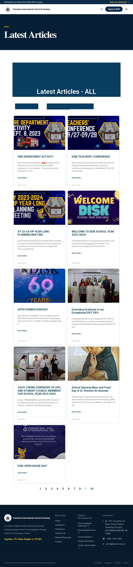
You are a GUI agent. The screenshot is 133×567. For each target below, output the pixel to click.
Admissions (60, 529)
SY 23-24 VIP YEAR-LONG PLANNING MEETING (33, 233)
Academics (60, 525)
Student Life (60, 533)
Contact (58, 541)
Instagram (108, 563)
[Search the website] (101, 9)
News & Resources (63, 537)
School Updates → (86, 537)
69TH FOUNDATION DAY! (33, 309)
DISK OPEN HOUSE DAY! (32, 465)
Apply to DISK (114, 9)
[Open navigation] (126, 9)
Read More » (23, 178)
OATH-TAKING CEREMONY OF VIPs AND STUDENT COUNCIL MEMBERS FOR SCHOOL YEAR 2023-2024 (39, 390)
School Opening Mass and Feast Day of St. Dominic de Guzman (91, 389)
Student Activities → (86, 541)
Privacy (126, 563)
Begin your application (119, 2)
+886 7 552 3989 (112, 539)
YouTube (117, 563)
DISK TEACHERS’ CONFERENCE (91, 156)
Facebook (98, 563)
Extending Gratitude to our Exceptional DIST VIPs (88, 311)
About (57, 521)
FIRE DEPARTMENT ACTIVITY (36, 156)
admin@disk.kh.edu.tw (114, 544)
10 (91, 488)
